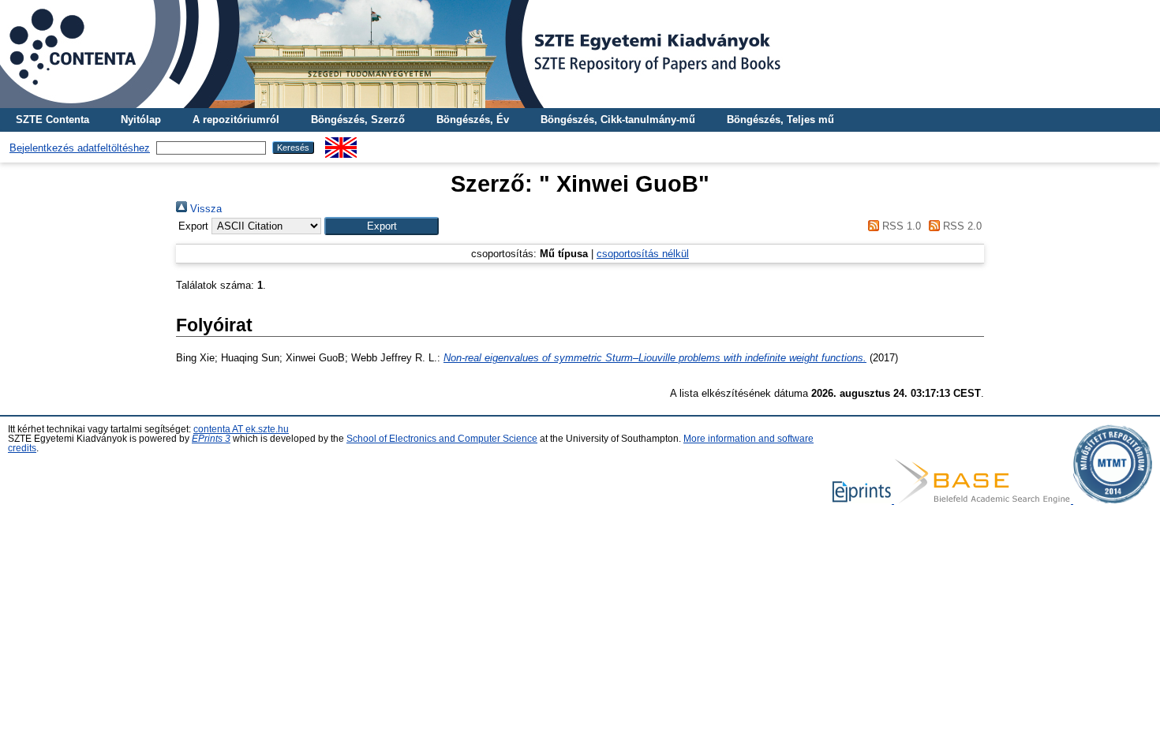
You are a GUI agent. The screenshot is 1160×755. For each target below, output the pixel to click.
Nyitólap (141, 119)
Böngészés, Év (472, 119)
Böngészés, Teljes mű (780, 119)
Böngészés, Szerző (358, 119)
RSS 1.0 (899, 226)
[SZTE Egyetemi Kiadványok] (580, 54)
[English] (341, 143)
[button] (381, 226)
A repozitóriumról (236, 119)
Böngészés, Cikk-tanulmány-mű (618, 119)
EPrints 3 (211, 438)
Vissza (204, 209)
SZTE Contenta (52, 119)
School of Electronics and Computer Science (441, 438)
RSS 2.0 (961, 226)
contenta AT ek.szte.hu (241, 429)
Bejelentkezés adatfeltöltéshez (79, 148)
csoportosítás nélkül (643, 254)
